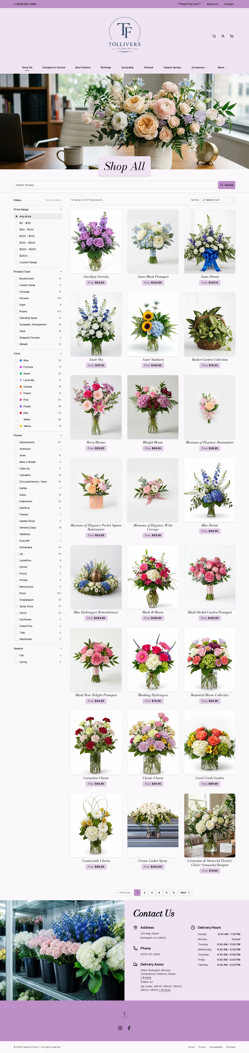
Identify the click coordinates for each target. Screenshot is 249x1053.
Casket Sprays (172, 67)
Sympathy (127, 67)
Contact (229, 4)
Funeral (148, 67)
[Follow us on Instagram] (120, 1028)
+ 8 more (146, 977)
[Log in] (223, 36)
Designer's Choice (53, 67)
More (221, 67)
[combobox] (218, 200)
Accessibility (216, 1047)
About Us (212, 4)
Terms (191, 1047)
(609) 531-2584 (26, 4)
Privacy (202, 1047)
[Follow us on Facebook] (128, 1028)
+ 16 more (165, 990)
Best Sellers (83, 67)
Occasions (198, 67)
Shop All (27, 67)
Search (229, 185)
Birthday (106, 67)
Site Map (230, 1047)
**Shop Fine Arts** (189, 4)
